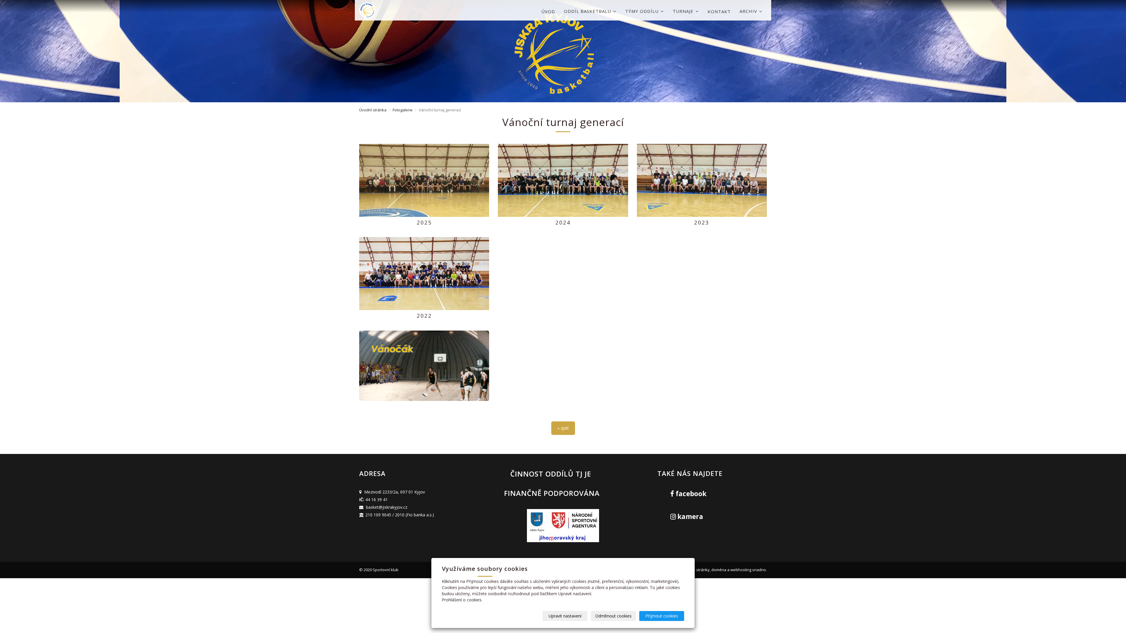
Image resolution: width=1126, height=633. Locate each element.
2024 (563, 222)
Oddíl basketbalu (588, 11)
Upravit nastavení (565, 616)
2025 (424, 222)
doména (718, 569)
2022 (424, 315)
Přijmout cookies (661, 616)
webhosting (740, 569)
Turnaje (684, 11)
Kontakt (719, 11)
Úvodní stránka (372, 110)
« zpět (563, 428)
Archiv (749, 11)
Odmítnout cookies (613, 616)
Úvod (548, 11)
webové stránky (695, 569)
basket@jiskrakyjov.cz (386, 507)
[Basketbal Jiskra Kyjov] (388, 10)
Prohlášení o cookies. (462, 600)
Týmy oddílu (642, 11)
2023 (701, 222)
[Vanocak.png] (424, 366)
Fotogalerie (403, 110)
